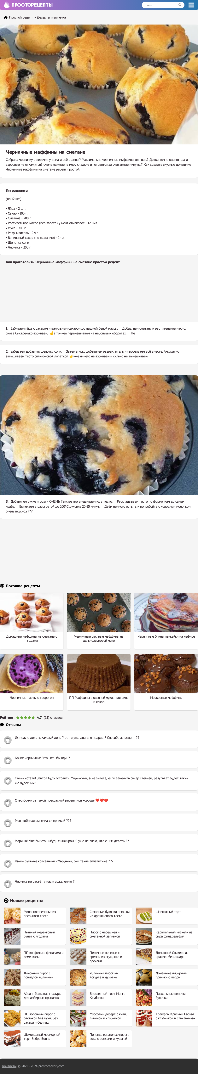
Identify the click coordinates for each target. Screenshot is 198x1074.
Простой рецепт (21, 17)
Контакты (9, 1066)
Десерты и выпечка (51, 17)
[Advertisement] (99, 296)
